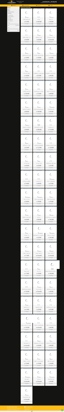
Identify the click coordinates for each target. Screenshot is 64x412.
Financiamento (26, 5)
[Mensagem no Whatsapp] (62, 410)
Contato (51, 5)
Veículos (14, 5)
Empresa (38, 5)
